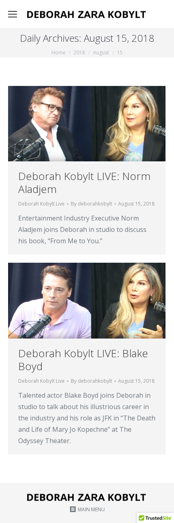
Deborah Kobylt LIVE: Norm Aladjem (84, 182)
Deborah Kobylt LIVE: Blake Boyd (83, 360)
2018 (79, 52)
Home (58, 52)
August (101, 52)
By (91, 203)
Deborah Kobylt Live (41, 203)
